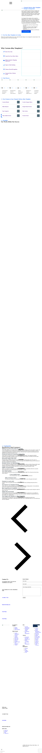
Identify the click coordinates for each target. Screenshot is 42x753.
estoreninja (4, 720)
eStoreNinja (4, 611)
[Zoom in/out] (4, 751)
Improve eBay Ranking (10, 64)
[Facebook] (3, 736)
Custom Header (5, 102)
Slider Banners (5, 106)
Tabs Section (25, 111)
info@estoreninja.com (6, 604)
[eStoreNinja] (3, 609)
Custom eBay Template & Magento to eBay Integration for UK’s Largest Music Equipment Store (21, 283)
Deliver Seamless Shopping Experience (11, 60)
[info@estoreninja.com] (3, 602)
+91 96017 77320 (5, 597)
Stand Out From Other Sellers (11, 56)
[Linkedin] (6, 736)
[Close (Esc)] (0, 751)
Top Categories (5, 111)
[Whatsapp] (3, 739)
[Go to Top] (1, 750)
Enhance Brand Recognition (11, 69)
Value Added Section (6, 115)
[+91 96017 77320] (3, 595)
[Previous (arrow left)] (0, 752)
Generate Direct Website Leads (10, 74)
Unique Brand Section (27, 106)
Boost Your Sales (8, 51)
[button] (26, 31)
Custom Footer (25, 115)
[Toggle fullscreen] (3, 751)
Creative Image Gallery (27, 102)
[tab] (11, 52)
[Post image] (21, 150)
